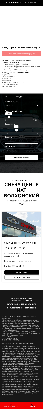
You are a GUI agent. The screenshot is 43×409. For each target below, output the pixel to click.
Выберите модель (11, 101)
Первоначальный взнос (13, 111)
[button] (11, 405)
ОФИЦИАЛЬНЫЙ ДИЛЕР (31, 4)
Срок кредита (10, 124)
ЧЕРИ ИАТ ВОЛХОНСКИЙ (31, 2)
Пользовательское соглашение (21, 308)
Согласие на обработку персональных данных (21, 299)
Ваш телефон (10, 146)
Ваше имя (8, 137)
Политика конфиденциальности (21, 304)
